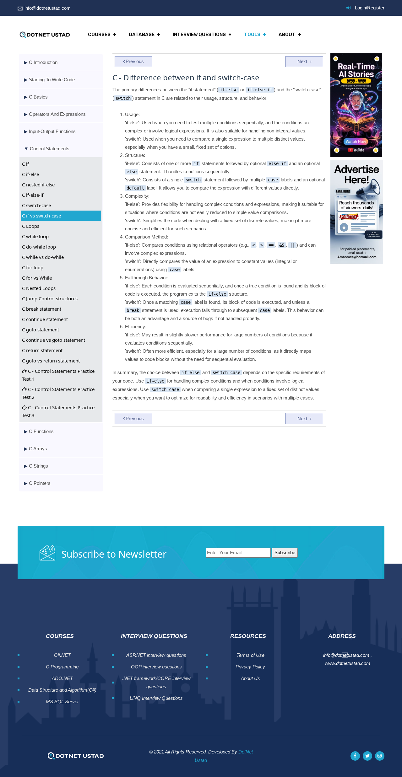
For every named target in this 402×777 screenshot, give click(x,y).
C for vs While (37, 278)
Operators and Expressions (57, 114)
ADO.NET (62, 678)
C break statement (41, 309)
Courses (99, 34)
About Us (250, 678)
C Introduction (43, 62)
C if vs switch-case (41, 215)
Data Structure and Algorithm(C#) (62, 690)
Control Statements (49, 148)
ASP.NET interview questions (156, 655)
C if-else (30, 174)
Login (360, 7)
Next (302, 61)
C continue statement (45, 319)
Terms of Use (250, 655)
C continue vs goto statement (53, 340)
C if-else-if (32, 195)
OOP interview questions (156, 666)
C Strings (38, 466)
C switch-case (36, 205)
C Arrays (38, 448)
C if (25, 164)
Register (375, 7)
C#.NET (62, 655)
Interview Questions (199, 34)
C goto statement (40, 329)
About (287, 34)
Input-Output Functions (52, 131)
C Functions (41, 431)
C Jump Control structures (50, 298)
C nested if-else (38, 184)
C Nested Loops (39, 288)
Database (142, 34)
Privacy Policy (250, 666)
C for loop (32, 267)
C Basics (38, 96)
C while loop (35, 236)
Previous (135, 61)
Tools (252, 34)
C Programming (62, 666)
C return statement (42, 350)
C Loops (30, 226)
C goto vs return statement (51, 360)
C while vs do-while (43, 257)
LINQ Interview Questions (156, 698)
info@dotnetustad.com (47, 8)
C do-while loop (39, 247)
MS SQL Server (62, 701)
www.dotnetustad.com (347, 663)
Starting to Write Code (52, 79)
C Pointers (40, 483)
